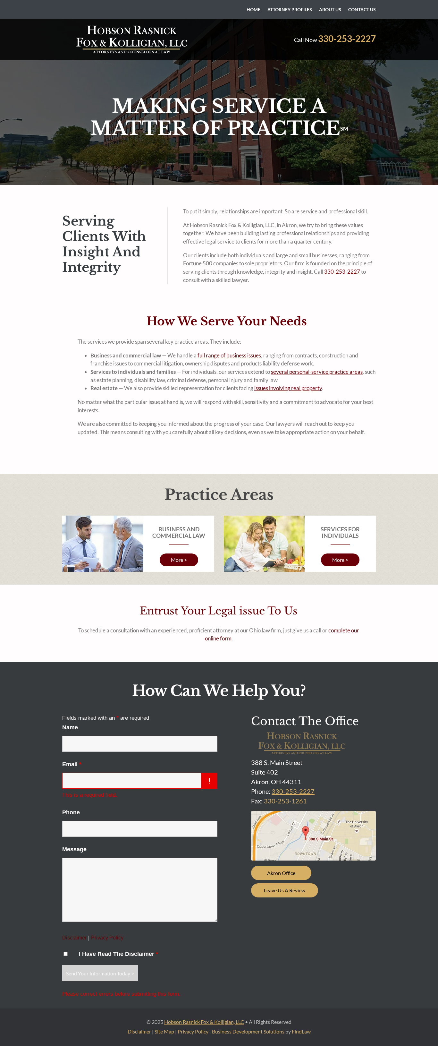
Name (70, 727)
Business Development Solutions (248, 1031)
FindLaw (301, 1031)
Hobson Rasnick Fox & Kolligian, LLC (204, 1022)
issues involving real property (288, 388)
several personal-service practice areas (317, 371)
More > (179, 560)
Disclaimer (74, 937)
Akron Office (281, 873)
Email (71, 764)
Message (74, 849)
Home (253, 9)
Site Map (164, 1031)
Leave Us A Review (284, 890)
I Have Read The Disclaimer (118, 954)
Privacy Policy (107, 937)
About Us (330, 9)
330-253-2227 (347, 38)
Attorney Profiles (289, 9)
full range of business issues (229, 355)
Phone (71, 812)
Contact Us (362, 9)
